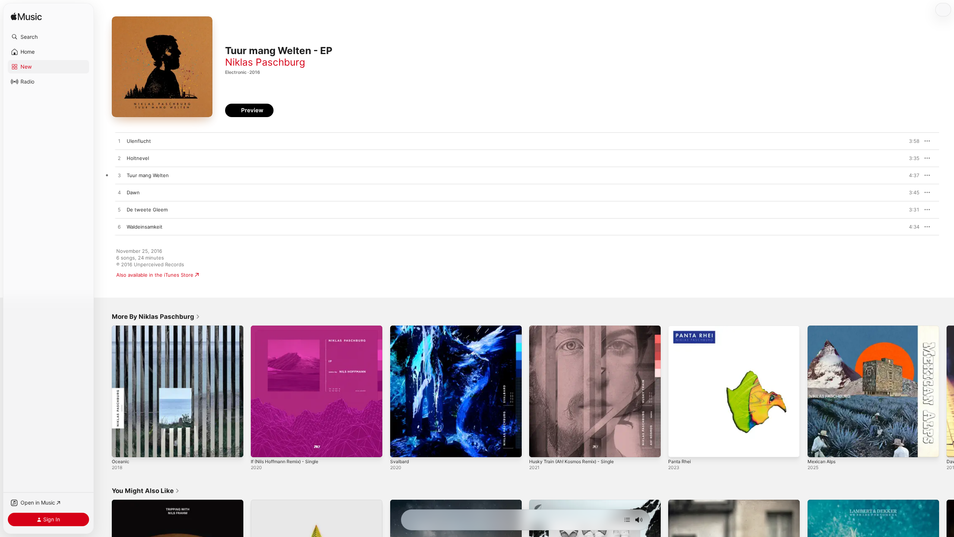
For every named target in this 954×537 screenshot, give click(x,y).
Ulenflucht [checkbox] (139, 141)
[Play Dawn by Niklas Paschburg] (119, 192)
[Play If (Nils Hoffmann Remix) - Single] (260, 447)
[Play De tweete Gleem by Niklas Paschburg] (119, 210)
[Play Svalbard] (399, 447)
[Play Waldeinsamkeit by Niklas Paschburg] (119, 227)
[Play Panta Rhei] (677, 447)
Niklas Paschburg (265, 62)
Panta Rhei (680, 329)
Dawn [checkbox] (133, 192)
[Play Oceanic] (121, 447)
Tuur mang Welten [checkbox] (148, 175)
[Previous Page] (104, 391)
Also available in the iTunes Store (154, 275)
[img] (26, 17)
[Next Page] (946, 391)
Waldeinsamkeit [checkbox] (144, 227)
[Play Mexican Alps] (816, 447)
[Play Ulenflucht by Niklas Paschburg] (119, 141)
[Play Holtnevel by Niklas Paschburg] (119, 158)
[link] (156, 317)
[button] (48, 37)
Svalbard (400, 329)
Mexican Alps (823, 329)
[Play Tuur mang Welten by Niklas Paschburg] (119, 175)
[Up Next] (627, 520)
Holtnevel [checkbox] (138, 158)
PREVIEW (911, 141)
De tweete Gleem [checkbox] (147, 210)
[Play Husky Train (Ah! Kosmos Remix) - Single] (538, 447)
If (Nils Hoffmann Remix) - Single (289, 329)
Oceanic (121, 329)
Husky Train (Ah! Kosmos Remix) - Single (576, 329)
